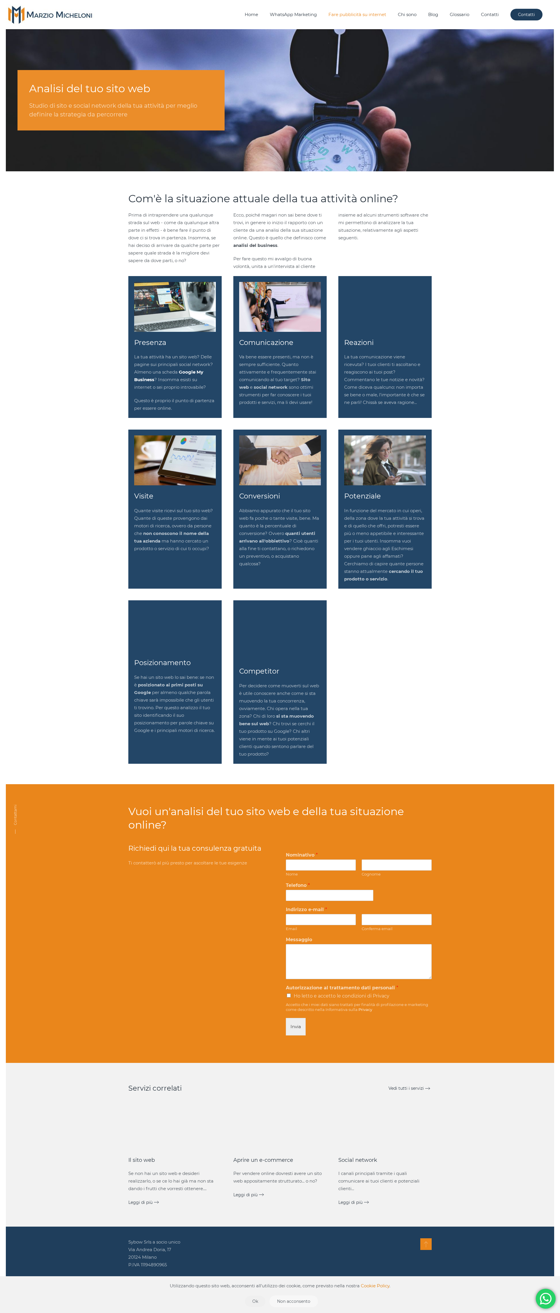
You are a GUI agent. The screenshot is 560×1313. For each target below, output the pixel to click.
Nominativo (302, 855)
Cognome (371, 874)
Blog (433, 14)
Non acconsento (293, 1301)
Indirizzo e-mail (306, 909)
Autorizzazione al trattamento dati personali (342, 988)
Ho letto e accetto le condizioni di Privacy (341, 996)
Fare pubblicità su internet (357, 14)
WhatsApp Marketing (293, 14)
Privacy (365, 1009)
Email (291, 928)
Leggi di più (140, 1202)
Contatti (490, 14)
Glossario (459, 14)
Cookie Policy (375, 1285)
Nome (292, 874)
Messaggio (299, 939)
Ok (255, 1301)
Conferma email (377, 928)
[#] (426, 1244)
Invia (295, 1026)
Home (251, 14)
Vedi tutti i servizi (406, 1088)
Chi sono (407, 14)
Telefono (298, 885)
